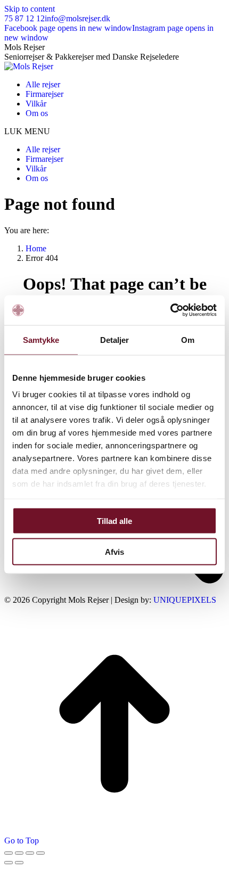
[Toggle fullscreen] (30, 853)
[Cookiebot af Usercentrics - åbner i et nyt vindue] (170, 310)
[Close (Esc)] (8, 853)
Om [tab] (187, 339)
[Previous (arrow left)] (8, 862)
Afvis (114, 551)
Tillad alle (114, 520)
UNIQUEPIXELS (184, 599)
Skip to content (29, 8)
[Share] (19, 853)
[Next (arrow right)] (19, 862)
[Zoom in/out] (40, 853)
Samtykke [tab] (41, 339)
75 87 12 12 (24, 18)
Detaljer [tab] (114, 339)
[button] (114, 131)
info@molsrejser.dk (77, 18)
